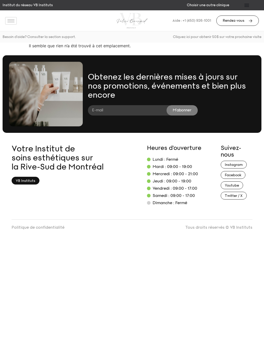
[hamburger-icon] (11, 21)
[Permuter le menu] (246, 5)
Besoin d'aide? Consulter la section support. (39, 37)
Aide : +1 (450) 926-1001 (191, 20)
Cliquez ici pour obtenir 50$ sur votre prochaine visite (217, 37)
